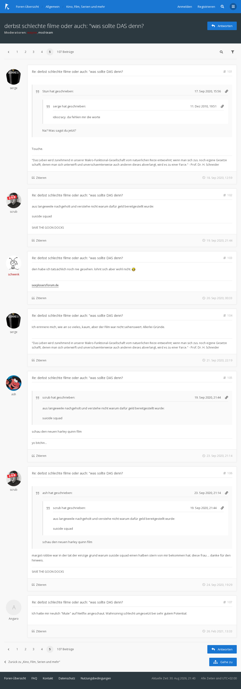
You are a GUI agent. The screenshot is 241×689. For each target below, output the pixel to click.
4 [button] (42, 52)
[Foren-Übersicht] (7, 6)
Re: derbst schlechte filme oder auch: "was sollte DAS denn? (77, 71)
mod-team (45, 32)
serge (13, 88)
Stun (45, 91)
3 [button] (33, 52)
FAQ (34, 678)
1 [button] (17, 52)
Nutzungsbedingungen (96, 678)
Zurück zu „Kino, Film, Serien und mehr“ (34, 662)
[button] (8, 52)
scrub (13, 212)
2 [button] (25, 52)
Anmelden (184, 6)
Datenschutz (67, 678)
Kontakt (48, 678)
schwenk (13, 274)
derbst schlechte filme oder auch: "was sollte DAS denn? (74, 26)
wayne (32, 32)
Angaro (14, 619)
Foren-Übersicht (15, 678)
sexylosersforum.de (45, 285)
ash (13, 394)
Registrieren (206, 6)
